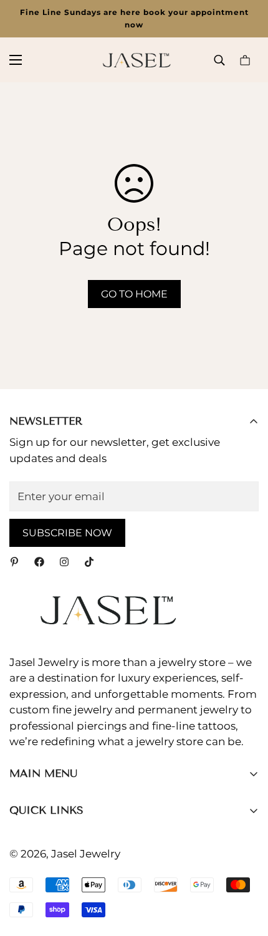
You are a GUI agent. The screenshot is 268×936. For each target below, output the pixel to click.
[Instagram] (64, 562)
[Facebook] (39, 562)
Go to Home (134, 294)
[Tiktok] (89, 562)
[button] (245, 60)
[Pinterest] (14, 562)
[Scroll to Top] (245, 869)
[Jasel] (134, 59)
